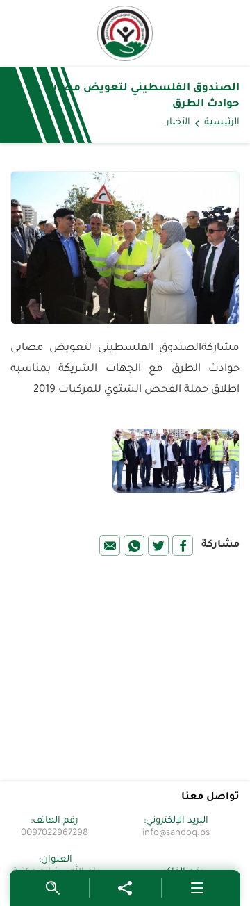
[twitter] (158, 545)
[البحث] (53, 888)
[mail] (109, 545)
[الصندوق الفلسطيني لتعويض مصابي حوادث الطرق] (125, 33)
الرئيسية (222, 122)
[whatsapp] (134, 545)
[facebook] (182, 545)
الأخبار (178, 122)
